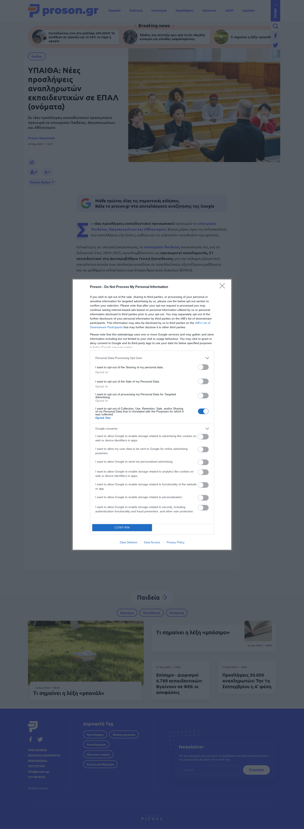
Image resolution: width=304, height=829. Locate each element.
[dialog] (152, 414)
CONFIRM (122, 527)
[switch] (203, 367)
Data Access (152, 542)
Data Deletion (129, 542)
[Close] (223, 287)
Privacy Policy (175, 542)
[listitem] (152, 358)
